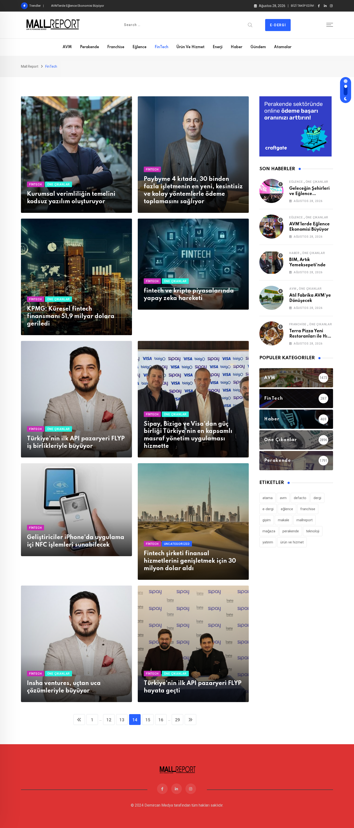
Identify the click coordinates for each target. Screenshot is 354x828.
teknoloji (312, 531)
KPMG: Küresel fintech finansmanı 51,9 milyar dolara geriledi (70, 316)
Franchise (115, 47)
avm (283, 498)
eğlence (287, 509)
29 (177, 719)
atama (267, 498)
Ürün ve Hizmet (190, 47)
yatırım (267, 542)
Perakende (89, 47)
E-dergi (278, 25)
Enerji (218, 47)
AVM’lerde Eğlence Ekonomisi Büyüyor (77, 5)
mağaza (268, 531)
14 (134, 719)
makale (283, 520)
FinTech (161, 47)
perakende (290, 531)
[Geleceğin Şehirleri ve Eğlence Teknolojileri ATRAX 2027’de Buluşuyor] (271, 191)
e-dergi (268, 509)
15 (147, 719)
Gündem (258, 47)
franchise (307, 509)
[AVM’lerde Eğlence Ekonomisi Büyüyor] (271, 227)
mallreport (304, 520)
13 (121, 719)
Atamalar (282, 47)
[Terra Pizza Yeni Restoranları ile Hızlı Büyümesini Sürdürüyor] (271, 333)
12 (108, 719)
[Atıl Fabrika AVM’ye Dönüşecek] (271, 298)
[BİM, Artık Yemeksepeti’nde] (271, 262)
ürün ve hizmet (292, 542)
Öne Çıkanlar (317, 181)
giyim (266, 520)
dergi (317, 498)
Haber (236, 47)
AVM (67, 47)
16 (160, 719)
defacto (300, 498)
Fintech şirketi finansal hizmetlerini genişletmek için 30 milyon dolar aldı (190, 561)
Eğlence (139, 47)
